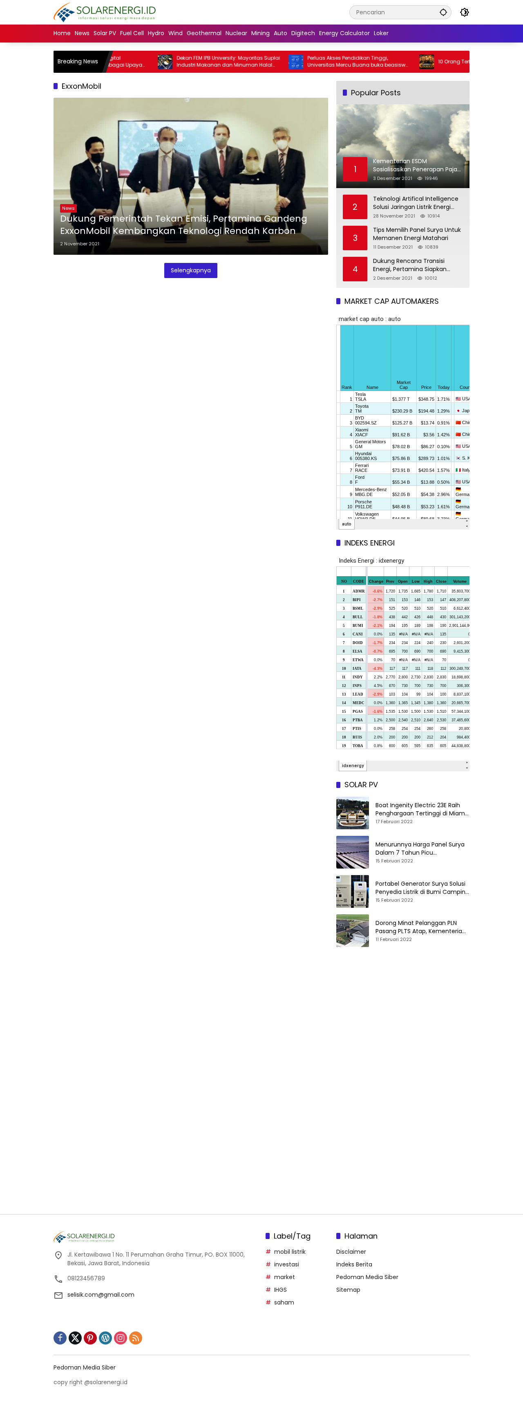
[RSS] (135, 1338)
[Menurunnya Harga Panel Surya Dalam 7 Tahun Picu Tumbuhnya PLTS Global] (352, 852)
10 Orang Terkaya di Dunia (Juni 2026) (456, 61)
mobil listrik (290, 1252)
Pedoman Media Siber (367, 1277)
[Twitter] (75, 1338)
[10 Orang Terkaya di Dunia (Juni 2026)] (397, 61)
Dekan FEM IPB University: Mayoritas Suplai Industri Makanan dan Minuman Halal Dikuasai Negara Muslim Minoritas (198, 62)
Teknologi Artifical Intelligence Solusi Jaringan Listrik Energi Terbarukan (415, 203)
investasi (286, 1264)
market (284, 1277)
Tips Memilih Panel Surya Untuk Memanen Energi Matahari (417, 234)
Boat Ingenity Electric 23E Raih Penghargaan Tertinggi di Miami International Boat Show (420, 809)
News (68, 208)
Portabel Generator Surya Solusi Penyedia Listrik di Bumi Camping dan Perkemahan (422, 888)
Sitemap (348, 1290)
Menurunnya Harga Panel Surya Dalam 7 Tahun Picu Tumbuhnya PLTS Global (420, 849)
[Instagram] (120, 1338)
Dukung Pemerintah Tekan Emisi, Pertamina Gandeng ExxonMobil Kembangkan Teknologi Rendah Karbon (183, 225)
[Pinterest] (90, 1338)
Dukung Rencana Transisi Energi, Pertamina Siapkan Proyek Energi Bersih (410, 265)
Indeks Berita (354, 1264)
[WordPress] (105, 1338)
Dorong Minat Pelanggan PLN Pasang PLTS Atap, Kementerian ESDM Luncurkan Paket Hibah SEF (421, 927)
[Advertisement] (402, 1023)
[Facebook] (60, 1338)
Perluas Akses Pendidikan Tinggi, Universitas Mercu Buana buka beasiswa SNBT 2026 (329, 62)
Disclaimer (351, 1252)
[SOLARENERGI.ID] (106, 12)
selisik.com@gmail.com (100, 1295)
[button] (443, 12)
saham (284, 1302)
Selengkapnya (191, 270)
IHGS (280, 1290)
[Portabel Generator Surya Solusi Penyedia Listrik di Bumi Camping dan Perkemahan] (352, 891)
